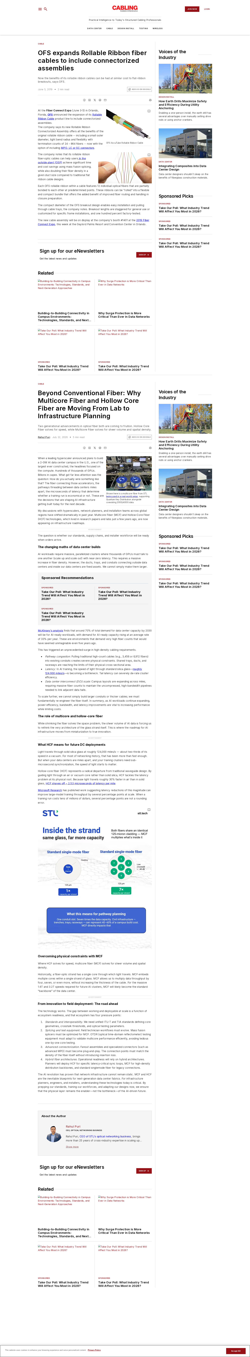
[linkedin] (89, 100)
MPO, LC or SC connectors (77, 147)
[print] (150, 100)
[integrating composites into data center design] (185, 143)
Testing (143, 28)
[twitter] (94, 100)
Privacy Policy (94, 1350)
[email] (105, 100)
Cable (109, 28)
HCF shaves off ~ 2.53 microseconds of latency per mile (80, 783)
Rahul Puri (44, 437)
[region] (125, 1351)
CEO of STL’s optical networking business (105, 1136)
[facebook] (84, 100)
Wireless (158, 28)
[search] (45, 9)
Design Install (126, 28)
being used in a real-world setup (122, 496)
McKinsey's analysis (50, 630)
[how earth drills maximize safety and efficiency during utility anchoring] (185, 78)
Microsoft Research (50, 790)
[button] (40, 9)
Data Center (94, 28)
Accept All (235, 1351)
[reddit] (100, 100)
